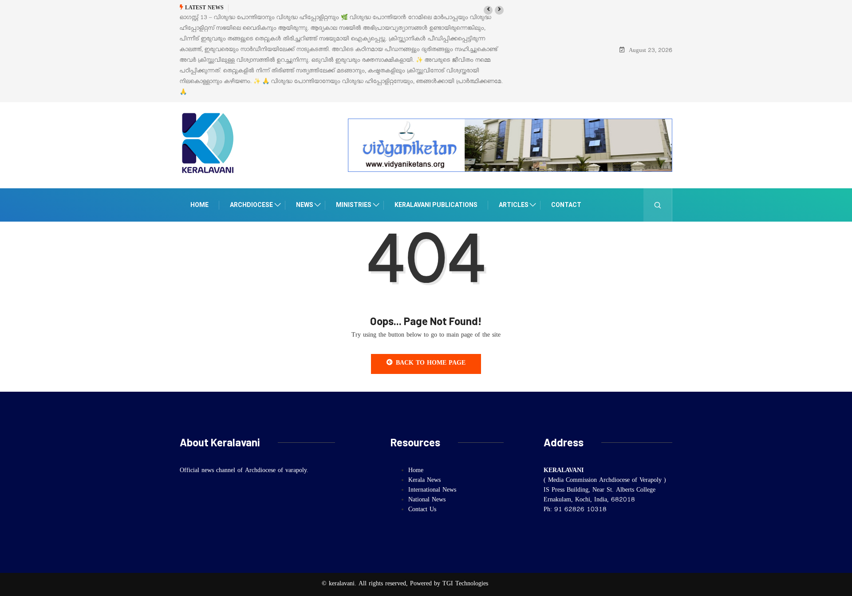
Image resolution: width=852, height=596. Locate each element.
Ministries (353, 204)
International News (432, 490)
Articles (514, 204)
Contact (566, 204)
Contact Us (422, 510)
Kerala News (424, 481)
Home (199, 204)
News (304, 204)
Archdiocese (251, 204)
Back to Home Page (430, 363)
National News (427, 500)
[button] (488, 10)
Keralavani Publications (435, 204)
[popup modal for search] (657, 205)
